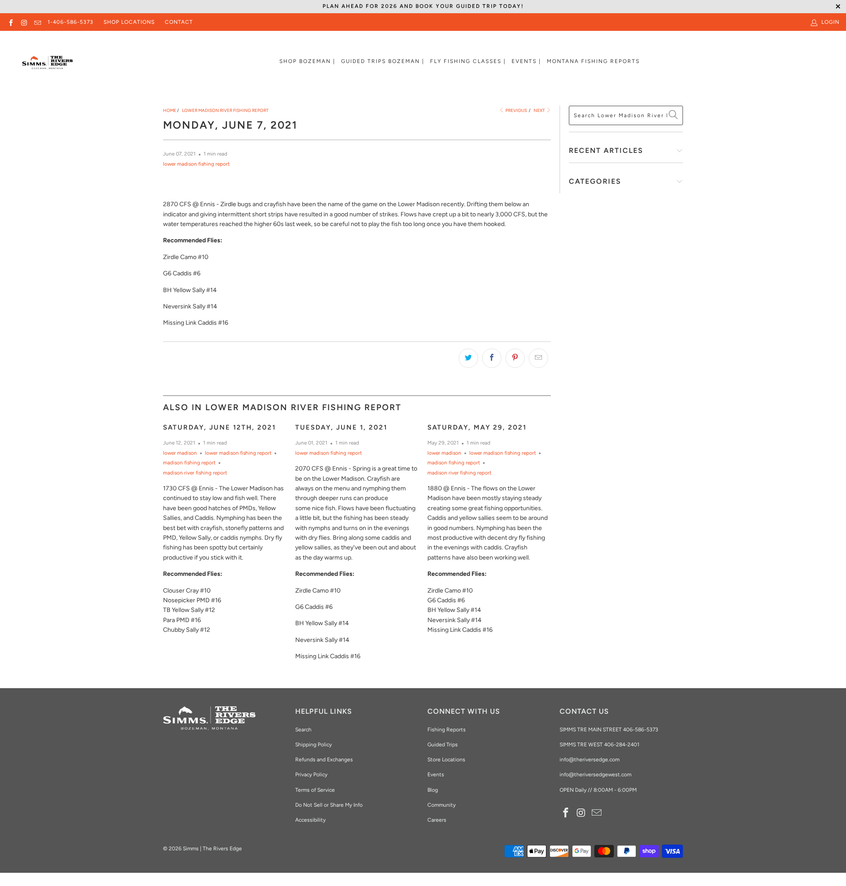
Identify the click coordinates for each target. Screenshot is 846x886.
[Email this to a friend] (538, 358)
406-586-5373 (640, 730)
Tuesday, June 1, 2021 (341, 427)
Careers (436, 820)
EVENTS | (526, 61)
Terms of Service (315, 790)
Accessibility (310, 820)
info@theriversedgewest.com (595, 774)
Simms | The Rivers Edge (212, 848)
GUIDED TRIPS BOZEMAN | (382, 61)
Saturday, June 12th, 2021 (219, 427)
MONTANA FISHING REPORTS (593, 61)
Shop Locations (129, 22)
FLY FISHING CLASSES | (468, 61)
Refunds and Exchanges (324, 759)
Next (540, 110)
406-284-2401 (621, 744)
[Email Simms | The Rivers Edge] (37, 22)
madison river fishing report (195, 473)
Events (435, 774)
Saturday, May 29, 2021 (477, 427)
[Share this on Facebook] (491, 358)
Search (303, 730)
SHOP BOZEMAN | (307, 61)
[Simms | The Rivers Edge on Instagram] (23, 22)
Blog (432, 790)
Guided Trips (442, 744)
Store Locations (446, 759)
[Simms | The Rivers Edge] (47, 66)
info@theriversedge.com (590, 759)
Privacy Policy (311, 774)
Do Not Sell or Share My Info (329, 805)
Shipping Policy (313, 744)
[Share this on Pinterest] (515, 358)
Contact (179, 22)
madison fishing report (189, 463)
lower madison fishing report (196, 164)
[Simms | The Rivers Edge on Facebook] (10, 22)
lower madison (180, 453)
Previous (516, 110)
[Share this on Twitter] (468, 358)
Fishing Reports (446, 730)
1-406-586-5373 (70, 22)
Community (441, 805)
